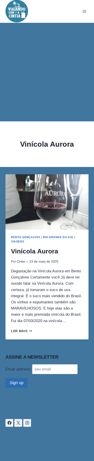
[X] (18, 423)
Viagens (17, 241)
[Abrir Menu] (84, 11)
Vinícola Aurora (34, 251)
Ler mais (21, 331)
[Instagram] (27, 423)
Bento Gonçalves (25, 237)
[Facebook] (9, 423)
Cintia (21, 261)
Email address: (18, 369)
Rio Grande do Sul (58, 237)
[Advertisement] (47, 72)
